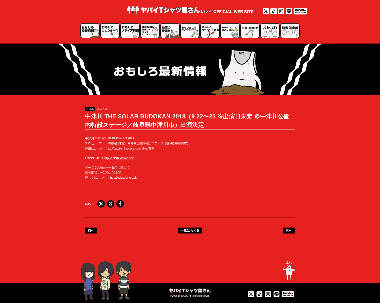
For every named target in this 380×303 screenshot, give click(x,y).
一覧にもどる (189, 230)
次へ (289, 230)
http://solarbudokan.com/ (119, 158)
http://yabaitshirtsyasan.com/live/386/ (130, 148)
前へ (91, 230)
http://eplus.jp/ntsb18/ (123, 177)
